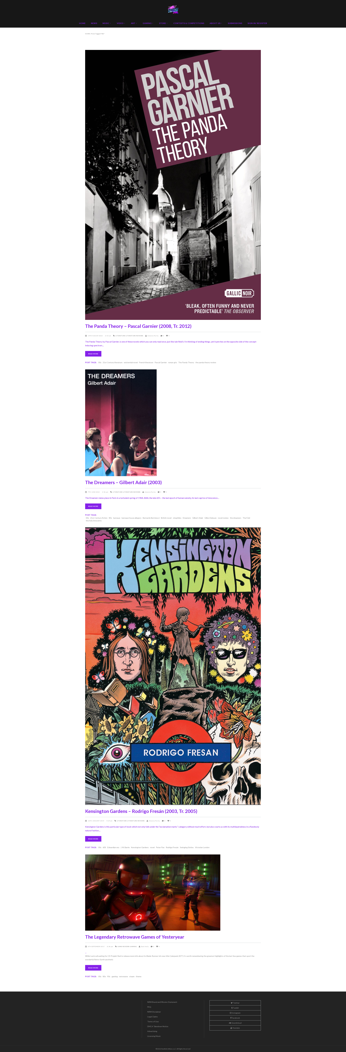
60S (104, 847)
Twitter (236, 1003)
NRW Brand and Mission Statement (162, 1002)
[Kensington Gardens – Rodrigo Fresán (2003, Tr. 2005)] (173, 666)
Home (87, 33)
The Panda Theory (186, 362)
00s (99, 362)
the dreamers (235, 518)
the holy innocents (94, 520)
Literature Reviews (134, 336)
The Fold (246, 518)
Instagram (235, 1013)
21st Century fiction (98, 518)
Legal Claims (152, 1016)
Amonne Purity (153, 336)
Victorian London (202, 847)
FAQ (149, 1007)
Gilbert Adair (197, 518)
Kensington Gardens (140, 847)
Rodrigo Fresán (172, 847)
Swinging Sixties (187, 847)
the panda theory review (205, 362)
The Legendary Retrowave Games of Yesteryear (134, 937)
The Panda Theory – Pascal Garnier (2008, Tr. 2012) (138, 326)
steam (131, 976)
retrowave (123, 976)
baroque (116, 518)
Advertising (152, 1031)
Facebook (235, 1018)
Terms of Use (153, 1021)
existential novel (131, 362)
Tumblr (235, 1008)
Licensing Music (154, 1036)
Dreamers (187, 518)
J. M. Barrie (125, 847)
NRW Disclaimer (154, 1012)
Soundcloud (236, 1023)
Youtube (236, 1028)
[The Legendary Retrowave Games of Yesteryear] (173, 892)
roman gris (172, 362)
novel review (223, 518)
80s (110, 518)
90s (108, 976)
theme (138, 976)
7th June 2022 (94, 492)
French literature (146, 362)
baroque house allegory (131, 518)
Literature (120, 336)
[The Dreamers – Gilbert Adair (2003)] (173, 422)
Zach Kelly (145, 946)
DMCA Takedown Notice (157, 1026)
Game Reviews (123, 946)
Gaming (133, 946)
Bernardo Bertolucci (151, 518)
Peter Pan (160, 847)
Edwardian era (113, 847)
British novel (166, 518)
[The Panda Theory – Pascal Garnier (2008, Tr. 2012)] (173, 185)
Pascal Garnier (161, 362)
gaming (115, 976)
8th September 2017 (96, 946)
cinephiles (177, 518)
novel (152, 847)
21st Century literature (112, 362)
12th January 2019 (96, 821)
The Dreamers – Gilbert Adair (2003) (123, 482)
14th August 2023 (95, 336)
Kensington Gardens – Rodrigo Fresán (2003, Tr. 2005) (141, 811)
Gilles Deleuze (210, 518)
